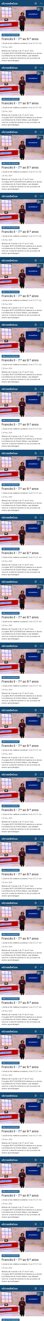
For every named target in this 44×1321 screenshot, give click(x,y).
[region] (22, 660)
